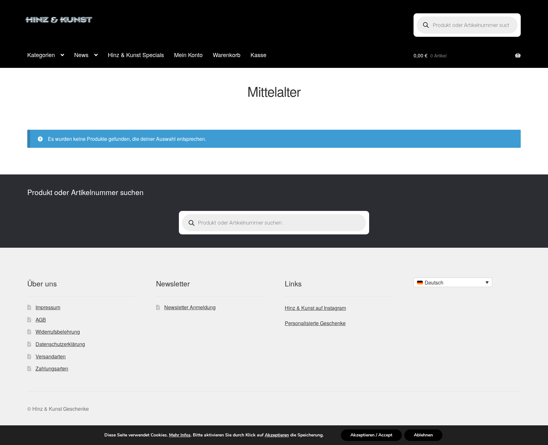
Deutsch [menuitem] (434, 282)
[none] (453, 282)
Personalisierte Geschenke (315, 323)
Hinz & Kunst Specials (136, 54)
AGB (41, 319)
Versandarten (51, 356)
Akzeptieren (277, 435)
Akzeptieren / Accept (371, 435)
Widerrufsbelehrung (58, 331)
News (81, 54)
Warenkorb (226, 54)
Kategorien (41, 54)
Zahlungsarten (52, 368)
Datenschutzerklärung (60, 344)
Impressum (48, 307)
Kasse (258, 54)
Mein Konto (188, 54)
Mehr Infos (180, 435)
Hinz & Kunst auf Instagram (315, 307)
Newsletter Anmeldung (190, 307)
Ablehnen (423, 435)
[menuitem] (453, 282)
